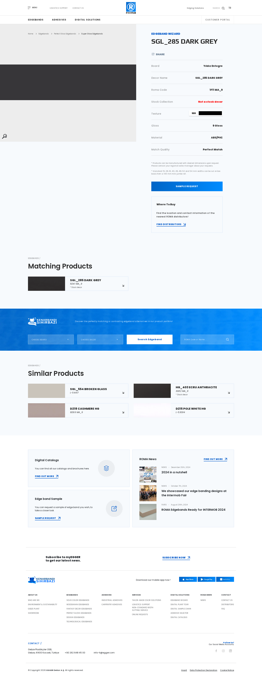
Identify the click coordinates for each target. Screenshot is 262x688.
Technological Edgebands (79, 621)
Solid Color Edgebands (77, 600)
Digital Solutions (88, 19)
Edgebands (35, 19)
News (203, 600)
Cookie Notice (227, 670)
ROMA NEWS (206, 595)
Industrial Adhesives (112, 600)
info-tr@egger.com (104, 652)
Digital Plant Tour (180, 604)
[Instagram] (223, 650)
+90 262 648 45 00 (75, 652)
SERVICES (136, 595)
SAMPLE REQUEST (187, 186)
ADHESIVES (107, 595)
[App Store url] (188, 579)
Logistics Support (59, 8)
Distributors (227, 604)
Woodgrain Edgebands (77, 604)
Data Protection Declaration (203, 670)
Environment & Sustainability (42, 604)
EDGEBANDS (72, 595)
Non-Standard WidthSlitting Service (142, 609)
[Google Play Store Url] (206, 579)
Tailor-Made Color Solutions (146, 600)
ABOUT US (32, 595)
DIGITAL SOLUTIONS (180, 595)
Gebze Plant (33, 609)
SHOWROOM (33, 613)
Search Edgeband (150, 339)
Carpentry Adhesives (112, 604)
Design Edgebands (75, 617)
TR (229, 8)
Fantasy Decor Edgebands (79, 609)
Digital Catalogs (179, 617)
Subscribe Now (174, 557)
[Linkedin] (230, 650)
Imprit (184, 670)
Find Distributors (168, 224)
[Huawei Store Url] (225, 579)
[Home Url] (131, 8)
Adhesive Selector (179, 613)
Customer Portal (217, 19)
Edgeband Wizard (179, 600)
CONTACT (226, 595)
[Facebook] (216, 650)
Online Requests (140, 614)
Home (30, 34)
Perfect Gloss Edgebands (65, 34)
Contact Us (78, 8)
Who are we (33, 600)
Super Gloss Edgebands (92, 34)
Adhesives (59, 19)
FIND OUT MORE (44, 476)
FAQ (223, 609)
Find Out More (213, 459)
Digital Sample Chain (181, 609)
